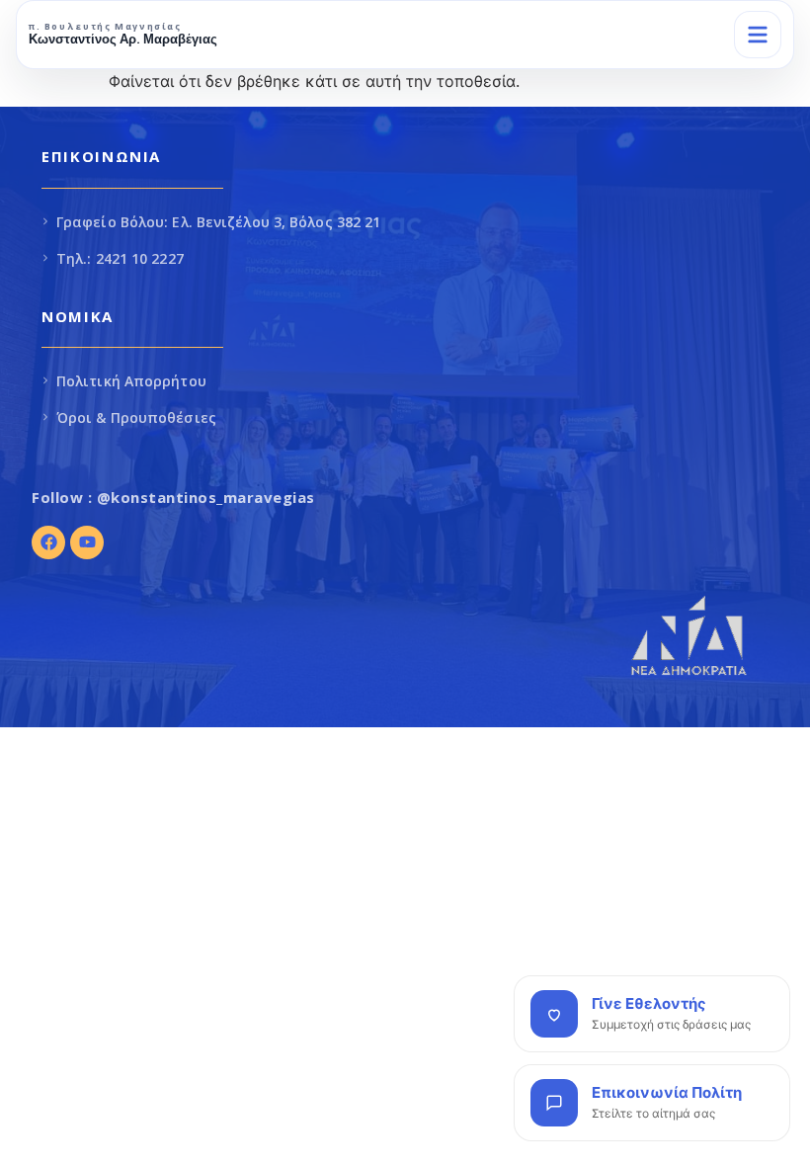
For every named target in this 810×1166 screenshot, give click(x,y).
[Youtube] (87, 542)
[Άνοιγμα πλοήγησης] (757, 34)
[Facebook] (48, 542)
